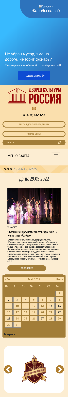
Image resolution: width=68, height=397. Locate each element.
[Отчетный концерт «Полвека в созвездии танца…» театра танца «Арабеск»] (34, 205)
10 (17, 306)
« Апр (8, 279)
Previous (8, 369)
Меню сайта (19, 156)
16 (8, 312)
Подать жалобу (34, 75)
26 (33, 318)
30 (8, 324)
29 (59, 318)
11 (25, 306)
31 (17, 324)
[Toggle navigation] (55, 156)
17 (17, 312)
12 (33, 306)
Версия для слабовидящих (34, 124)
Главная (7, 169)
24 (17, 318)
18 (25, 312)
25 (25, 318)
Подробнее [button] (27, 268)
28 (50, 318)
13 (42, 306)
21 (50, 312)
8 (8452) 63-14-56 (34, 115)
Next (60, 369)
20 (42, 312)
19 (33, 312)
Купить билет (34, 134)
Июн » (59, 279)
